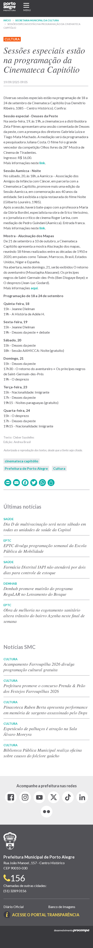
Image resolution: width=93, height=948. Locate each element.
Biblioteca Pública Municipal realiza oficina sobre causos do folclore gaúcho (42, 752)
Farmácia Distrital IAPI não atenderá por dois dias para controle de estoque (44, 569)
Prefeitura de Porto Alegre (26, 468)
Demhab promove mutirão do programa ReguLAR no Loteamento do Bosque (38, 591)
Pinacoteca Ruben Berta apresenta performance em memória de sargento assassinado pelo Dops (45, 709)
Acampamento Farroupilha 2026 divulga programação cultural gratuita (38, 666)
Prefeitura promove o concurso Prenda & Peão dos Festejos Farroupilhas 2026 (44, 688)
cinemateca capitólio (21, 461)
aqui (34, 288)
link (42, 163)
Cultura (12, 39)
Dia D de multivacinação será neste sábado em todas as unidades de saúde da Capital (44, 526)
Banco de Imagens (61, 907)
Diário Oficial (13, 907)
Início (7, 20)
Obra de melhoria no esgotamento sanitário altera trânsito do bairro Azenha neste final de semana (44, 615)
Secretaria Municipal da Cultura (37, 20)
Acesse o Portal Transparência (45, 914)
